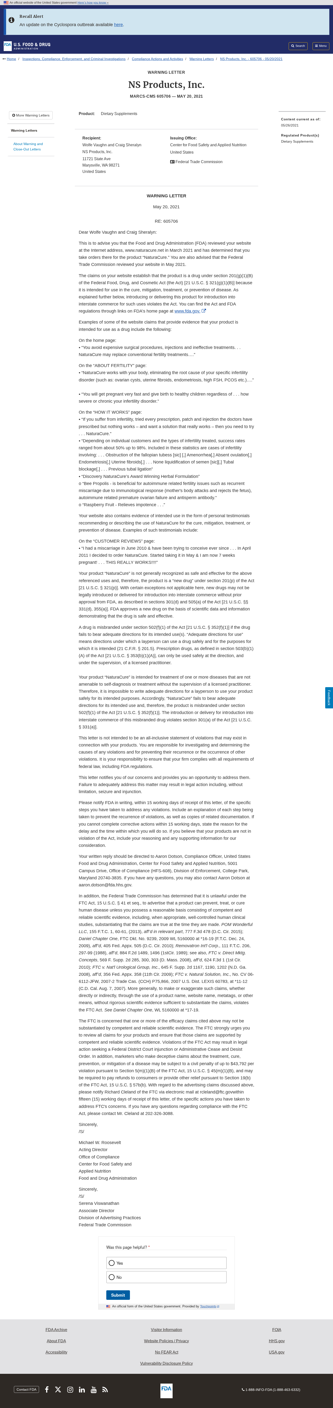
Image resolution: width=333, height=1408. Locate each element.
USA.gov (276, 1352)
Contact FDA (26, 1389)
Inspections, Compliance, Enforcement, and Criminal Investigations (74, 59)
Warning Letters (201, 59)
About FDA (56, 1341)
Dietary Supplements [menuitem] (297, 141)
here (118, 24)
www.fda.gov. (187, 311)
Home (11, 59)
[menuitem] (302, 124)
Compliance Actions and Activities (157, 59)
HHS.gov (277, 1341)
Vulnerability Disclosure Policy (166, 1363)
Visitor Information (166, 1330)
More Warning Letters (32, 115)
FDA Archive (56, 1330)
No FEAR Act (166, 1352)
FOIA (276, 1330)
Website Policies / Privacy (166, 1341)
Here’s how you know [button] (92, 2)
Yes (120, 1263)
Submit (118, 1295)
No (119, 1277)
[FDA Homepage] (27, 46)
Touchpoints (208, 1306)
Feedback (329, 697)
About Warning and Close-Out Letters (28, 146)
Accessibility (56, 1352)
